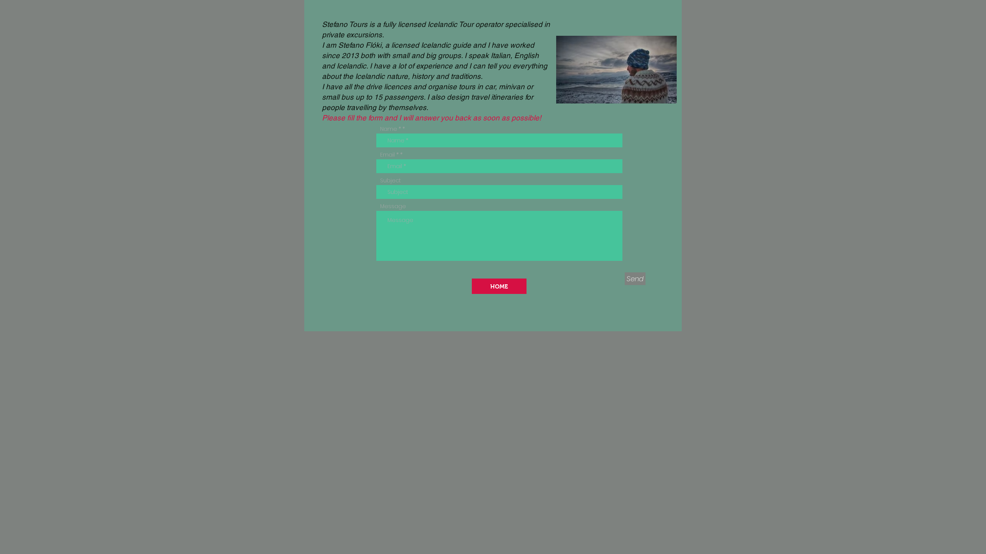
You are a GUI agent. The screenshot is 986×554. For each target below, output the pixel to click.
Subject (390, 180)
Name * (390, 129)
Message (393, 206)
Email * (389, 154)
